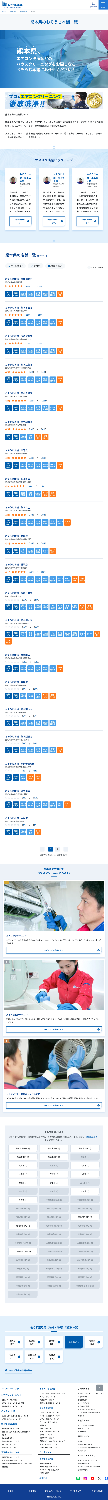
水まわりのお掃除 (9, 1423)
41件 (28, 286)
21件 (35, 797)
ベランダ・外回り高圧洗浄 (49, 1470)
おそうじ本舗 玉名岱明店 (18, 336)
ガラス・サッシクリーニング (50, 1431)
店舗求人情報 (82, 1470)
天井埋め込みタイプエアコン (12, 1406)
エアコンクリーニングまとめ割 (13, 1403)
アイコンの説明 (97, 267)
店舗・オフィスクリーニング (88, 1460)
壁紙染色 (43, 1425)
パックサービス (8, 1411)
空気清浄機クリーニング (48, 1447)
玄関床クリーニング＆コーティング (52, 1441)
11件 (24, 600)
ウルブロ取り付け (8, 1438)
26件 (31, 372)
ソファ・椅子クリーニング (49, 1419)
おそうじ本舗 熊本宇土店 (18, 307)
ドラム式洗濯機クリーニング (12, 1460)
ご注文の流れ (82, 1400)
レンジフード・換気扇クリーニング (52, 1393)
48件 (43, 514)
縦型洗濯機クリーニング (10, 1457)
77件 (40, 286)
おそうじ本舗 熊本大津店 (18, 393)
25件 (40, 315)
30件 (30, 486)
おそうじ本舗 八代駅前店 (18, 421)
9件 (24, 689)
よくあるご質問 (83, 1406)
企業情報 (32, 1491)
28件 (31, 572)
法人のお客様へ (83, 1463)
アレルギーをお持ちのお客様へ (89, 1412)
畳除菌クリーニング (47, 1438)
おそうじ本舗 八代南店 (17, 790)
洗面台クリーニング (9, 1447)
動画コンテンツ (83, 1428)
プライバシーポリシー (54, 1491)
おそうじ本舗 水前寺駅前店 (19, 763)
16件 (31, 429)
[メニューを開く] (103, 5)
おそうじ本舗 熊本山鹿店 (18, 278)
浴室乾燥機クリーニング (10, 1441)
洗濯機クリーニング (10, 1452)
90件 (43, 372)
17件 (40, 343)
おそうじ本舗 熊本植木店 (18, 620)
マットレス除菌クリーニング (50, 1416)
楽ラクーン (82, 1451)
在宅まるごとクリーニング (11, 1419)
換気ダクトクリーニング (48, 1444)
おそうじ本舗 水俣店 (16, 818)
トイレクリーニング (9, 1444)
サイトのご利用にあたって (87, 1409)
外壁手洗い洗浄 (45, 1463)
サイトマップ (75, 1491)
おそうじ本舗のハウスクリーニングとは (92, 1393)
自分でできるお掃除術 (86, 1425)
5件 (24, 825)
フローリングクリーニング (49, 1412)
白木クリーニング (46, 1435)
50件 (43, 543)
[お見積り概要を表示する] (93, 5)
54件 (35, 770)
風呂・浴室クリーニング (10, 1428)
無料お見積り (91, 1137)
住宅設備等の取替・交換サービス (90, 1447)
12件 (28, 315)
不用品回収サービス (85, 1444)
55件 (43, 572)
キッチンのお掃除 (47, 1388)
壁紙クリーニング (46, 1428)
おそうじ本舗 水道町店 (17, 478)
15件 (35, 689)
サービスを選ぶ (17, 265)
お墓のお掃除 (44, 1473)
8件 (24, 716)
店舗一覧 (43, 1477)
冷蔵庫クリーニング (47, 1400)
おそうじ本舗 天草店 (16, 450)
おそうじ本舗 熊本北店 (17, 507)
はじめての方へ (83, 1397)
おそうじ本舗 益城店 (16, 536)
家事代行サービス (84, 1441)
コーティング (45, 1452)
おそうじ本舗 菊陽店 (16, 682)
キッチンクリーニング (48, 1397)
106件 (44, 400)
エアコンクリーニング (11, 1395)
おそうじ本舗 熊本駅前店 (18, 736)
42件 (43, 429)
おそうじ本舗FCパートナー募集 (89, 1466)
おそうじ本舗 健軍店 (16, 564)
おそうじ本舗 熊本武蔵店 (18, 364)
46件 (36, 600)
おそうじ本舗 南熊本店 (17, 654)
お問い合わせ (97, 1491)
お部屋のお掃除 (46, 1407)
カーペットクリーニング (48, 1422)
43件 (43, 457)
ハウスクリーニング (10, 1388)
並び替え (37, 265)
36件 (36, 627)
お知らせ (81, 1416)
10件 (24, 627)
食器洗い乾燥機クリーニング (50, 1403)
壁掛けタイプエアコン (9, 1400)
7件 (24, 797)
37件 (31, 400)
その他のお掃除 (46, 1458)
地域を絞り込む (56, 266)
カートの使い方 (83, 1403)
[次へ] (65, 849)
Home (10, 1491)
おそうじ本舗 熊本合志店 (18, 593)
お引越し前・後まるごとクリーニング (15, 1416)
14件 (31, 457)
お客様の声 (82, 1431)
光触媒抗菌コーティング (48, 1466)
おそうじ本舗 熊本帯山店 (18, 709)
